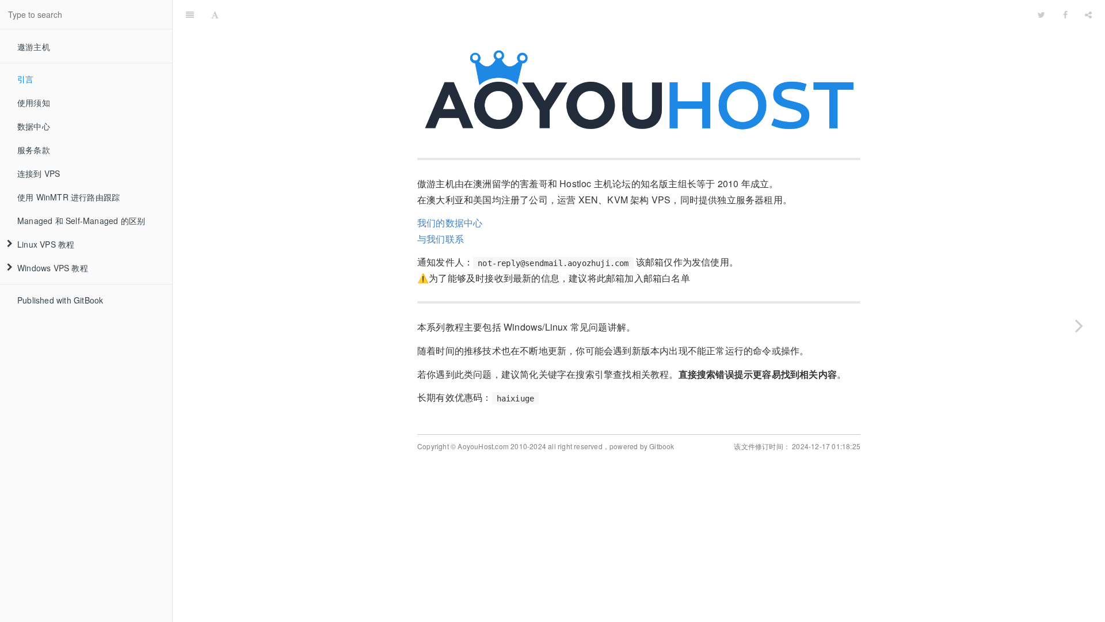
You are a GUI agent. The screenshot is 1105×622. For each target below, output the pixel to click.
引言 (25, 79)
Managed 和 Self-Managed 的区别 (81, 220)
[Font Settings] (215, 14)
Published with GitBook (60, 300)
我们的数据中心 (449, 222)
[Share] (1088, 14)
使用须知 (33, 102)
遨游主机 (33, 46)
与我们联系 (440, 238)
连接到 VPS (38, 173)
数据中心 (33, 126)
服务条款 (33, 150)
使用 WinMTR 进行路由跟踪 (68, 197)
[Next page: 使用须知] (1079, 325)
